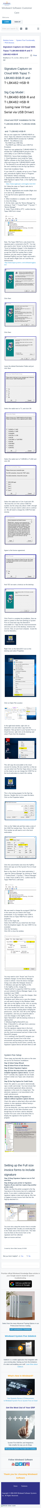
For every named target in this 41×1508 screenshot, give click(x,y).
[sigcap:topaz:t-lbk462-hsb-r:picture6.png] (20, 452)
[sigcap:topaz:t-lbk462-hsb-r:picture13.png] (20, 718)
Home (15, 1486)
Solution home (8, 40)
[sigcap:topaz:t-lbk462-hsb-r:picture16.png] (20, 819)
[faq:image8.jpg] (20, 1151)
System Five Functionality (25, 40)
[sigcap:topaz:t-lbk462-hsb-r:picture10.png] (20, 611)
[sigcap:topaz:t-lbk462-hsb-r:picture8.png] (20, 543)
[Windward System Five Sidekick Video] (20, 1348)
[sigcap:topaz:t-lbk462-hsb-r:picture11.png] (10, 644)
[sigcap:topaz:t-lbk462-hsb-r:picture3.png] (20, 325)
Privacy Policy (33, 1499)
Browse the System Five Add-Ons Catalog (20, 1449)
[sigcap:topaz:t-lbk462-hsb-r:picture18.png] (20, 903)
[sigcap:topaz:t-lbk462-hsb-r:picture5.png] (20, 401)
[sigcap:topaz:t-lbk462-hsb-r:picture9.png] (20, 577)
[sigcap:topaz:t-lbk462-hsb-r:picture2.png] (20, 291)
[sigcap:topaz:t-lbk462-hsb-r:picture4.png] (20, 359)
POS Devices (9, 43)
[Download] (16, 780)
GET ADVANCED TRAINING (20, 1329)
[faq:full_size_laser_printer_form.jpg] (20, 1220)
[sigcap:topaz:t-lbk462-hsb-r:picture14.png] (20, 758)
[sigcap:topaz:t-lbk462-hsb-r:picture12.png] (20, 696)
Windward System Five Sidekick (20, 1336)
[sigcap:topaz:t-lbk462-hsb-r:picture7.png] (20, 494)
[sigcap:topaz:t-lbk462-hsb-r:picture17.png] (20, 858)
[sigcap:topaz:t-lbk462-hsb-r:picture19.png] (20, 969)
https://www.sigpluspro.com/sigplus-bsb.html (19, 184)
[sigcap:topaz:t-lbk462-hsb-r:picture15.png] (10, 788)
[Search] (17, 29)
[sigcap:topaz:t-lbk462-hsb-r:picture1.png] (20, 235)
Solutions (24, 1486)
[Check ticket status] (21, 28)
